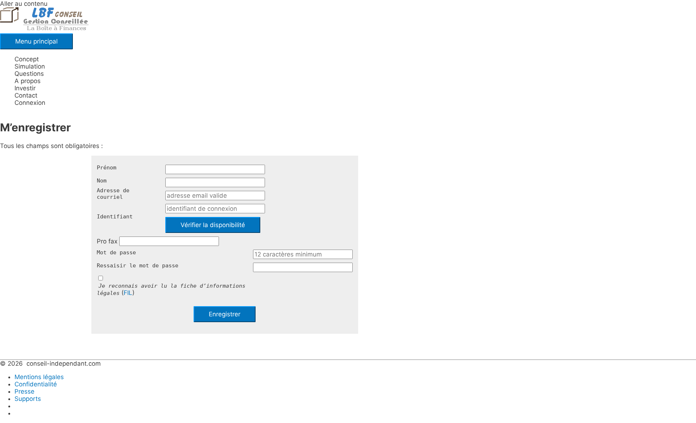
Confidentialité (35, 384)
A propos (27, 81)
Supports (27, 398)
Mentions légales (39, 377)
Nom (102, 180)
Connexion (29, 102)
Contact (25, 95)
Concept (26, 59)
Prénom (106, 167)
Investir (25, 88)
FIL (128, 292)
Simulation (29, 66)
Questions (29, 73)
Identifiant (115, 216)
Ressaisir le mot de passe (137, 265)
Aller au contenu (23, 3)
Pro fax (107, 241)
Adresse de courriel (113, 193)
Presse (24, 391)
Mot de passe (116, 252)
